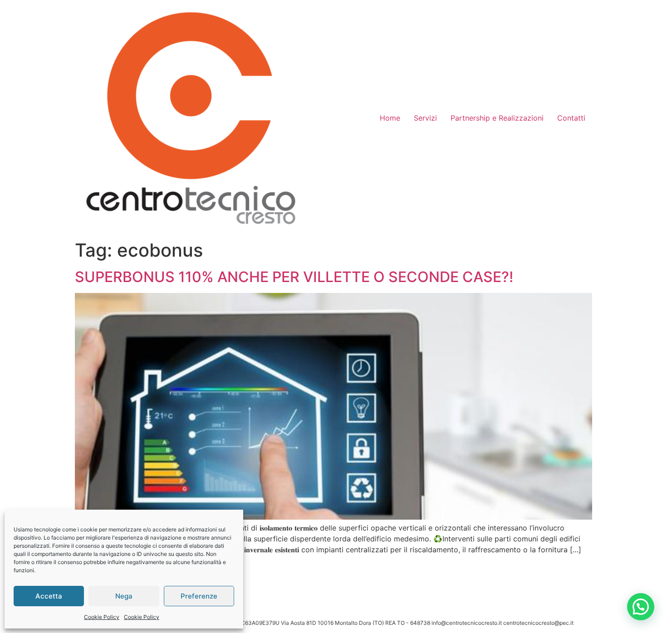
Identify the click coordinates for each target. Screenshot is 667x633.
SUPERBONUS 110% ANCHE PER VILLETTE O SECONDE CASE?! (294, 277)
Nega (123, 596)
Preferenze (199, 596)
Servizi (425, 117)
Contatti (571, 117)
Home (390, 117)
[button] (640, 606)
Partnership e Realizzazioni (497, 117)
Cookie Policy (101, 617)
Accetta (48, 596)
